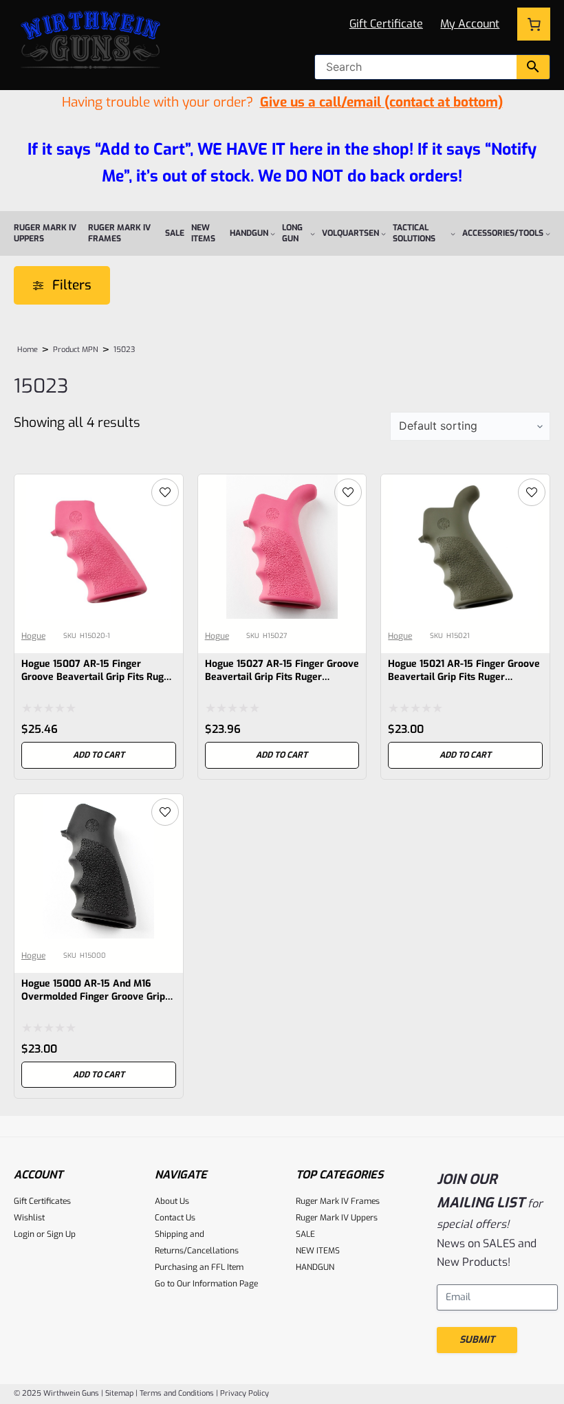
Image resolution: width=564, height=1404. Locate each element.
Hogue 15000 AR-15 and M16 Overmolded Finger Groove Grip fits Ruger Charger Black (93, 996)
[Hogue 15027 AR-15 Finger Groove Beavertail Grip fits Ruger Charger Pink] (282, 485)
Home (27, 349)
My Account (469, 24)
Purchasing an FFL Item (199, 1267)
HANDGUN (315, 1267)
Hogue (33, 635)
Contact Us (175, 1217)
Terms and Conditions (177, 1393)
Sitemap (119, 1393)
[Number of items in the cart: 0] (533, 24)
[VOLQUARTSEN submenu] (383, 233)
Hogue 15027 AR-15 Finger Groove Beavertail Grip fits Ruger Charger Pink (282, 676)
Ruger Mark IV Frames (338, 1201)
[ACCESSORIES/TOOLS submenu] (547, 233)
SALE (305, 1234)
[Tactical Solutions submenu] (453, 233)
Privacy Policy (244, 1393)
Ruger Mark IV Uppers (337, 1217)
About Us (172, 1201)
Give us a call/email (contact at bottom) (381, 102)
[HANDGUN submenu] (272, 233)
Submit (477, 1339)
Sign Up (61, 1234)
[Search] (533, 67)
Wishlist (29, 1217)
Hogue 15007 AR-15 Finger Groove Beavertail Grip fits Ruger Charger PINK (97, 676)
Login (24, 1234)
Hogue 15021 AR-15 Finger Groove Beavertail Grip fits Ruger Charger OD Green (464, 676)
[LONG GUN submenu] (312, 233)
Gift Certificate (386, 24)
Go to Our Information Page (206, 1283)
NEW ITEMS (318, 1250)
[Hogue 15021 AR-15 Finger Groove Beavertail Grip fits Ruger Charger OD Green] (465, 485)
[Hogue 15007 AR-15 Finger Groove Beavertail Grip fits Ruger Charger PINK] (98, 485)
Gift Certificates (42, 1201)
